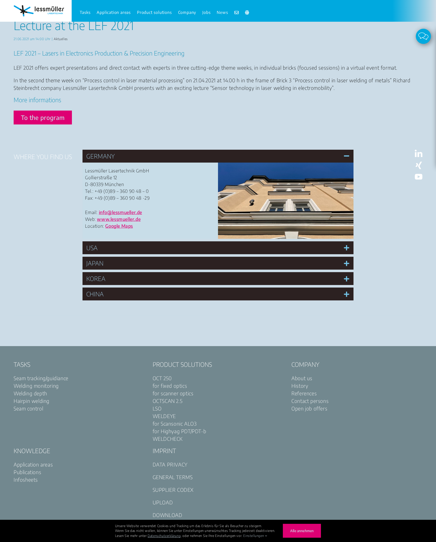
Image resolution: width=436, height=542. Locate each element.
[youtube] (418, 175)
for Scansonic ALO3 (175, 423)
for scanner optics (173, 393)
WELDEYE (164, 416)
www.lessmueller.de (119, 219)
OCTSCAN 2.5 (168, 401)
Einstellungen (254, 536)
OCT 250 (162, 378)
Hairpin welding (31, 401)
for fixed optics (170, 385)
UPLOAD (163, 502)
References (304, 393)
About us (301, 378)
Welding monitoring (36, 385)
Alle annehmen (302, 531)
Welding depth (30, 393)
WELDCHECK (168, 438)
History (299, 385)
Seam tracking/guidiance (41, 378)
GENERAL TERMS (173, 477)
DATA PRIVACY (170, 464)
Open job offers (309, 408)
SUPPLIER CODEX (173, 489)
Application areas (33, 464)
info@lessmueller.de (120, 212)
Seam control (28, 408)
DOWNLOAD (167, 515)
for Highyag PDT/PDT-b (179, 431)
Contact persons (310, 401)
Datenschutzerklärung (164, 536)
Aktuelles (61, 39)
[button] (218, 156)
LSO (157, 408)
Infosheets (26, 479)
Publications (27, 472)
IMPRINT (164, 450)
